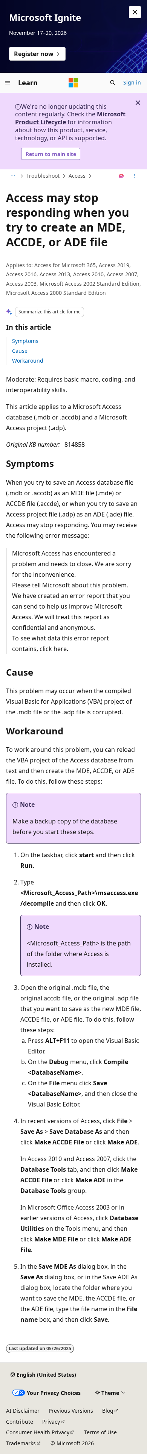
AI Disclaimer (23, 1410)
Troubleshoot (43, 175)
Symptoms (25, 340)
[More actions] (134, 176)
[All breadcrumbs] (12, 176)
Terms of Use (100, 1432)
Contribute (19, 1421)
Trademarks (21, 1443)
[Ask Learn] (121, 176)
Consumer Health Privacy (37, 1432)
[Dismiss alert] (135, 12)
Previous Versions (71, 1410)
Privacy (51, 1421)
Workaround (27, 360)
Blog (107, 1410)
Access (77, 175)
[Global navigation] (7, 82)
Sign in (132, 82)
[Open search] (112, 82)
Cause (20, 350)
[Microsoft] (73, 83)
